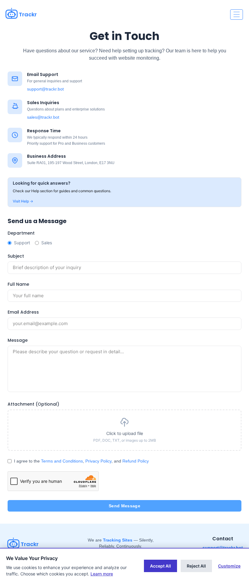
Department (21, 233)
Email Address (23, 312)
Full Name (18, 284)
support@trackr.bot (45, 89)
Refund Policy (135, 461)
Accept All (160, 565)
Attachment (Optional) (33, 404)
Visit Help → (23, 201)
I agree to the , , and (81, 461)
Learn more (101, 573)
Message (18, 340)
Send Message (124, 505)
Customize (229, 565)
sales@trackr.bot (43, 117)
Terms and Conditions (62, 461)
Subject (16, 256)
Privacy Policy (98, 461)
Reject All (196, 565)
